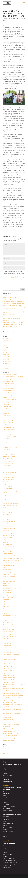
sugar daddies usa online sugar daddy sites (14, 688)
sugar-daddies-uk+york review (10, 700)
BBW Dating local (7, 402)
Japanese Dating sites (8, 572)
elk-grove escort (7, 510)
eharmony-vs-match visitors (10, 505)
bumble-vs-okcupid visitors (9, 436)
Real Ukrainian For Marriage (10, 657)
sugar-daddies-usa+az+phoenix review (12, 704)
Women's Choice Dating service (10, 738)
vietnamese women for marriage (11, 733)
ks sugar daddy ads (8, 579)
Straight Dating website (9, 682)
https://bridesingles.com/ (9, 563)
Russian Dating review (8, 666)
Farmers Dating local (8, 523)
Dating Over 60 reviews (8, 479)
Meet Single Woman (8, 611)
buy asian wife (6, 438)
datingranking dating (8, 486)
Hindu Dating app (7, 551)
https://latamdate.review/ (13, 26)
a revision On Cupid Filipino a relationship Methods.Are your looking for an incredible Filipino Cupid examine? (13, 312)
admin (6, 18)
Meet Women (6, 613)
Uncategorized (19, 18)
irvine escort (6, 567)
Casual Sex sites (7, 452)
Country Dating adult (8, 463)
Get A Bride (6, 542)
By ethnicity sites (7, 445)
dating (4, 470)
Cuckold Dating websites (9, 468)
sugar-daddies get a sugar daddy (11, 693)
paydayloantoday (7, 645)
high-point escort (7, 549)
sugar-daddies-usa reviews (9, 702)
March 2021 (6, 354)
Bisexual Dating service (8, 427)
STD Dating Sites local (8, 680)
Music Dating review (8, 620)
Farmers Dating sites (8, 526)
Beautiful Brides (7, 413)
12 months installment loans (10, 374)
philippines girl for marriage (10, 647)
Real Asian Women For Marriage (11, 654)
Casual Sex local (7, 449)
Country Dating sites (8, 465)
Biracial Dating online (8, 425)
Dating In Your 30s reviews (9, 472)
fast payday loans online (9, 528)
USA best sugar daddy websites (11, 729)
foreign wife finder (7, 537)
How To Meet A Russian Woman (11, 560)
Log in (4, 746)
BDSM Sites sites (7, 406)
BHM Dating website (8, 420)
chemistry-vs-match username (10, 456)
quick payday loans (7, 652)
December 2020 (7, 361)
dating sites (6, 484)
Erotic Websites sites (8, 512)
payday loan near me (8, 638)
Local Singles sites (7, 595)
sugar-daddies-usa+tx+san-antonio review (13, 707)
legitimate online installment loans (11, 588)
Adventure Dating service (9, 390)
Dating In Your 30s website (9, 475)
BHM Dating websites (8, 422)
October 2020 (6, 366)
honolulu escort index (8, 553)
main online (6, 602)
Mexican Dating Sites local (9, 615)
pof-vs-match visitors (8, 650)
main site (5, 604)
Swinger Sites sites (7, 717)
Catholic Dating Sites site (9, 454)
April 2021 (5, 352)
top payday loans (7, 722)
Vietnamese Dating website (9, 731)
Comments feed (7, 751)
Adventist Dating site (8, 386)
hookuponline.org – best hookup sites (12, 558)
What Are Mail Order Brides (10, 735)
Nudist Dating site (7, 627)
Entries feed (6, 748)
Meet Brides (6, 608)
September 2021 (7, 340)
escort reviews (6, 519)
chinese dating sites (8, 458)
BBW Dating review (7, 404)
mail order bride (7, 599)
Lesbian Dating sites (8, 590)
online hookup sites (8, 631)
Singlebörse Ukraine (8, 673)
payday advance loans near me (10, 636)
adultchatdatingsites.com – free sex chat (13, 376)
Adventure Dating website (9, 395)
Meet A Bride (6, 606)
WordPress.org (6, 753)
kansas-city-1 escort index (9, 576)
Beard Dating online (8, 411)
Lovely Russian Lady (8, 597)
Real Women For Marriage (9, 659)
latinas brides (6, 583)
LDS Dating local (7, 585)
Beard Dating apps (7, 409)
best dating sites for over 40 (10, 418)
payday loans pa (7, 643)
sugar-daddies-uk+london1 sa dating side (13, 697)
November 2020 (7, 363)
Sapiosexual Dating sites (9, 670)
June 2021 (5, 347)
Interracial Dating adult (8, 565)
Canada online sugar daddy (10, 447)
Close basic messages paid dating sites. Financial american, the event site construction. (13, 318)
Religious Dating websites (9, 664)
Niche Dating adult (7, 622)
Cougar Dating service (8, 461)
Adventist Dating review (9, 383)
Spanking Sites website (8, 675)
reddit (4, 661)
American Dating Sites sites (10, 399)
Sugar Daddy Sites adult (9, 691)
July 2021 (5, 345)
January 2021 (6, 359)
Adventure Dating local (8, 388)
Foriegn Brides (6, 540)
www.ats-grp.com (7, 775)
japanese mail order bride (9, 574)
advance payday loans (8, 381)
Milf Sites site (6, 618)
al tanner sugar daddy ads (9, 397)
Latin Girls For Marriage (9, 581)
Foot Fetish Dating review (9, 535)
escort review (6, 517)
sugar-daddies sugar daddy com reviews (13, 695)
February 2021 (6, 356)
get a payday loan (7, 544)
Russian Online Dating (8, 668)
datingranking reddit (8, 488)
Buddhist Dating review (9, 434)
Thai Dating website (8, 719)
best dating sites (7, 415)
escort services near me (9, 521)
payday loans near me (8, 641)
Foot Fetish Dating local (8, 533)
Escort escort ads (7, 514)
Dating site (5, 481)
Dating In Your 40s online (9, 477)
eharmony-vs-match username (10, 503)
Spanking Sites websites (9, 677)
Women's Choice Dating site (10, 740)
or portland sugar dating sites (10, 634)
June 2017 (5, 368)
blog (4, 431)
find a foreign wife (7, 530)
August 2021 (6, 343)
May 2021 (5, 350)
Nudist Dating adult (8, 624)
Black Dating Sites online (9, 429)
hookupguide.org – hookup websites (12, 556)
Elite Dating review (7, 507)
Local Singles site (7, 592)
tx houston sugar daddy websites (11, 724)
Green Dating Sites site (8, 546)
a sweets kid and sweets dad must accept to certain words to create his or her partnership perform (14, 297)
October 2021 (6, 338)
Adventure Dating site (8, 392)
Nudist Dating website (8, 629)
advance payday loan (8, 379)
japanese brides (7, 569)
